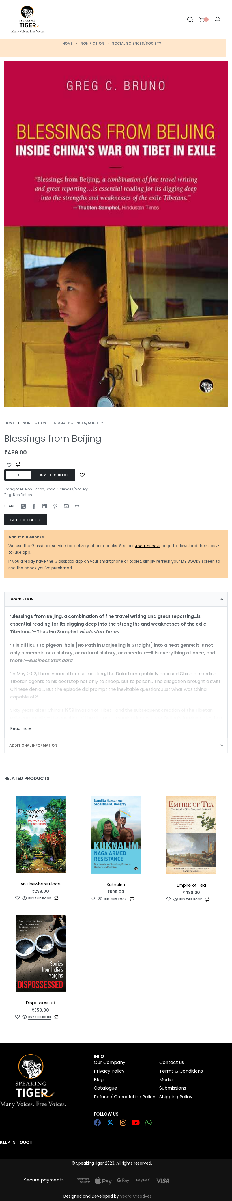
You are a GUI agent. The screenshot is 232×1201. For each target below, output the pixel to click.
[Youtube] (135, 1122)
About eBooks (147, 546)
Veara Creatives (136, 1196)
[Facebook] (97, 1122)
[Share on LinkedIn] (44, 506)
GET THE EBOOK (25, 520)
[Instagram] (122, 1122)
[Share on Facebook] (33, 506)
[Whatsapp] (148, 1122)
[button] (115, 899)
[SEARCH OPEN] (190, 19)
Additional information (33, 745)
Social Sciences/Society (136, 43)
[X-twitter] (110, 1122)
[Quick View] (24, 898)
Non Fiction (92, 43)
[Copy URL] (77, 506)
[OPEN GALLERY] (116, 234)
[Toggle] (21, 729)
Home (67, 43)
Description (21, 599)
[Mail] (66, 506)
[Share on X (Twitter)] (23, 506)
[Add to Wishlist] (9, 465)
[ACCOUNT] (217, 19)
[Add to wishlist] (82, 475)
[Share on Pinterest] (55, 506)
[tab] (116, 599)
